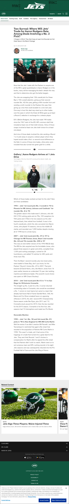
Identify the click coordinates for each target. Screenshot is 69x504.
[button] (34, 365)
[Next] (42, 189)
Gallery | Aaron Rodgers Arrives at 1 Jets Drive (34, 155)
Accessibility (34, 477)
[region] (34, 494)
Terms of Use (34, 483)
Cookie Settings (5, 500)
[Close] (66, 488)
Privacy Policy (34, 474)
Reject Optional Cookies (58, 500)
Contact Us (34, 480)
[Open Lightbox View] (34, 180)
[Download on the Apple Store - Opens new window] (28, 457)
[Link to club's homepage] (3, 13)
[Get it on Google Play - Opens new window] (40, 458)
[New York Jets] (34, 466)
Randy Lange (24, 48)
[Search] (63, 14)
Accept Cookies (44, 500)
